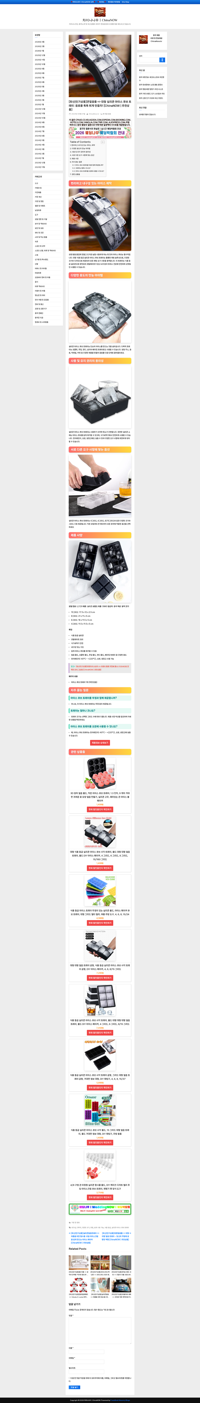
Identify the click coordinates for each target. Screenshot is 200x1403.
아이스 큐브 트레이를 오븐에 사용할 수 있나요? (90, 171)
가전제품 (38, 192)
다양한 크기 (86, 1227)
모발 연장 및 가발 (41, 219)
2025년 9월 (39, 69)
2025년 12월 (40, 55)
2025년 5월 (39, 86)
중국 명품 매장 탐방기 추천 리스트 (151, 89)
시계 (36, 255)
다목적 (79, 1227)
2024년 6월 (39, 136)
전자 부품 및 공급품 (42, 300)
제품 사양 (75, 158)
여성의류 (38, 273)
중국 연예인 (39, 313)
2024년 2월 (39, 154)
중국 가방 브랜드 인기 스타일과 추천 (152, 94)
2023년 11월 (40, 167)
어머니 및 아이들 (41, 268)
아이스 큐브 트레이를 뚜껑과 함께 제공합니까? (89, 165)
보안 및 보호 (39, 228)
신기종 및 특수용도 (41, 259)
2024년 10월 (40, 118)
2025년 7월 (39, 78)
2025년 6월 (39, 82)
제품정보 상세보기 (100, 743)
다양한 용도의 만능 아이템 (81, 148)
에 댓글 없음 (107, 114)
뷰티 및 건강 (39, 233)
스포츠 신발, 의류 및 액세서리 (45, 250)
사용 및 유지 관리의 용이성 (81, 152)
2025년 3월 (39, 95)
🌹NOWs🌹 (101, 2)
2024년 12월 (40, 109)
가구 (36, 183)
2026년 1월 (39, 51)
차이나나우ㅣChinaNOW (100, 20)
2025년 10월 (40, 64)
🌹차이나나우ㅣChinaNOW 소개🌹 (83, 2)
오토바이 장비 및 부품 (42, 277)
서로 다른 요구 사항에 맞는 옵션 (83, 155)
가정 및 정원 (75, 1222)
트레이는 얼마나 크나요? (83, 168)
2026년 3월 (39, 42)
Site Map (125, 2)
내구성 (73, 1227)
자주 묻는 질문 (77, 162)
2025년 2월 (39, 100)
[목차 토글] (101, 142)
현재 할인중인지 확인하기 (100, 809)
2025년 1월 (39, 104)
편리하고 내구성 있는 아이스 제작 (83, 145)
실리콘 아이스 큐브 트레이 (120, 1227)
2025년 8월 (39, 73)
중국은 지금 (39, 318)
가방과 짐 (38, 188)
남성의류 (38, 210)
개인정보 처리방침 (114, 2)
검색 (140, 56)
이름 (71, 1348)
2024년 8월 (39, 127)
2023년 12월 (40, 163)
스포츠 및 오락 (40, 246)
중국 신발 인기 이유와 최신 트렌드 (151, 98)
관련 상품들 (76, 174)
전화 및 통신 (39, 304)
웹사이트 (72, 1368)
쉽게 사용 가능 (99, 1227)
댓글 (71, 1316)
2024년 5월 (39, 140)
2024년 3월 (39, 149)
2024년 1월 (39, 158)
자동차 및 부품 (40, 291)
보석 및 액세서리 (41, 224)
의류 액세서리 (40, 286)
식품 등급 (108, 1227)
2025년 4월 (39, 91)
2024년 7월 (39, 131)
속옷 (36, 242)
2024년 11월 (40, 113)
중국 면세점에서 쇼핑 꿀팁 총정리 (151, 85)
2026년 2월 (39, 46)
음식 (36, 282)
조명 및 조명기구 (41, 309)
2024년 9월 (39, 122)
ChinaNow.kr (94, 114)
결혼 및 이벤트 (40, 206)
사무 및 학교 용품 (41, 237)
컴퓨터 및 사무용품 (41, 322)
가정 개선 (38, 197)
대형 (91, 1227)
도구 (36, 215)
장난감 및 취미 (40, 295)
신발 (36, 264)
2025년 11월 (40, 60)
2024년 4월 (39, 145)
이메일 (72, 1358)
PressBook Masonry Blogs (120, 1400)
